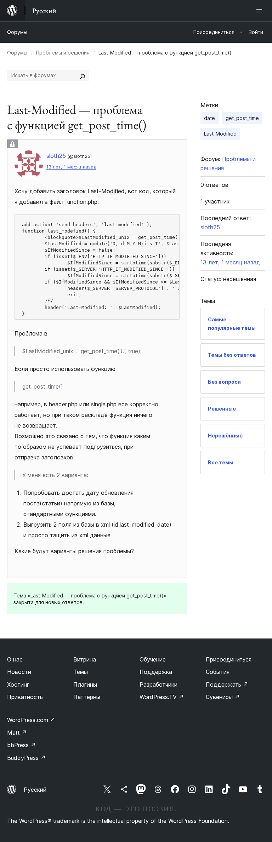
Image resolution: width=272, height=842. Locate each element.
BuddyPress (26, 757)
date (209, 118)
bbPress (21, 745)
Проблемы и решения (63, 53)
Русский (35, 789)
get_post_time (242, 118)
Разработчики (158, 684)
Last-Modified (220, 134)
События (218, 671)
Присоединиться (228, 659)
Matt (17, 732)
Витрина (84, 659)
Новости (19, 671)
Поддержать (227, 684)
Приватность (25, 696)
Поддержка (156, 671)
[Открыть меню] (260, 10)
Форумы (17, 32)
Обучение (153, 659)
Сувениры (223, 696)
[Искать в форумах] (82, 75)
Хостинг (18, 684)
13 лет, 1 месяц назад (71, 167)
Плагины (85, 684)
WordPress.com (31, 719)
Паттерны (86, 696)
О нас (15, 659)
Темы (80, 671)
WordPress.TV (162, 696)
